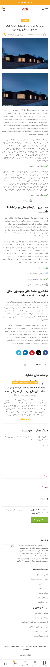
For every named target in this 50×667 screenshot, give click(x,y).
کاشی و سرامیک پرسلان (39, 579)
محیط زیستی (23, 382)
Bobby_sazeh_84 (35, 35)
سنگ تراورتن (43, 593)
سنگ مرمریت (42, 584)
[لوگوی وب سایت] (25, 9)
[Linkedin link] (21, 3)
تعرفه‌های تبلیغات (40, 636)
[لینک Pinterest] (25, 3)
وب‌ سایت (44, 498)
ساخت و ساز (33, 382)
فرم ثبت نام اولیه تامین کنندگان (35, 622)
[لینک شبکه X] (28, 3)
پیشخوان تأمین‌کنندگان (38, 626)
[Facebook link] (31, 3)
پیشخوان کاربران (41, 617)
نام (46, 476)
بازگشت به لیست (25, 364)
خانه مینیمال (26, 259)
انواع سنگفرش (42, 602)
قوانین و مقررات (41, 613)
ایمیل (45, 487)
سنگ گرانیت (43, 588)
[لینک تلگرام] (18, 3)
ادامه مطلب (25, 419)
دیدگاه (45, 445)
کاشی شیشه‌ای (42, 574)
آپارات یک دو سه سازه (39, 631)
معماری (25, 20)
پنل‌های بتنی (43, 597)
